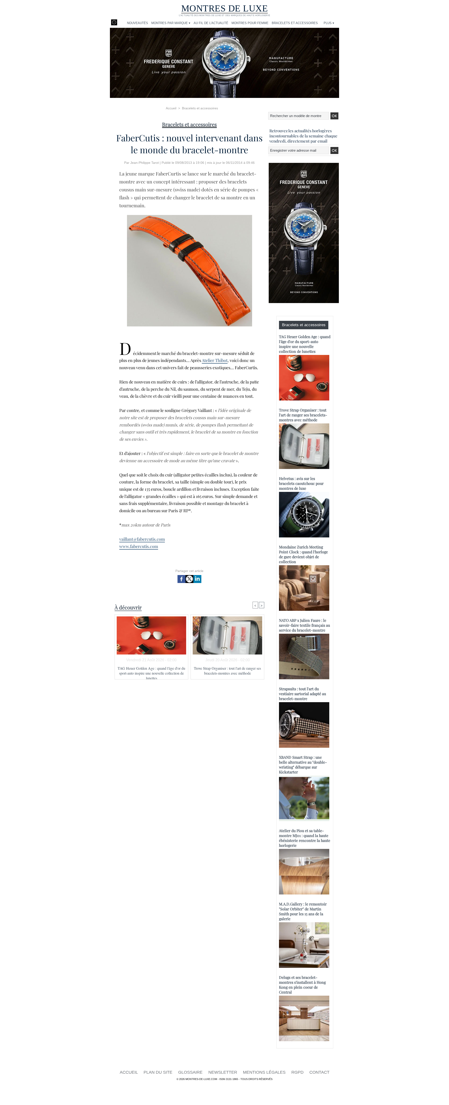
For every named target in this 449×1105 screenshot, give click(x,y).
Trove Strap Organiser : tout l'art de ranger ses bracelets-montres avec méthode (227, 671)
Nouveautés (137, 23)
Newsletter (223, 1072)
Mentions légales (265, 1072)
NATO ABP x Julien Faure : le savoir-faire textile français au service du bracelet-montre (304, 625)
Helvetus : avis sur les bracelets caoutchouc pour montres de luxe (301, 483)
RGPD (298, 1072)
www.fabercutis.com (138, 546)
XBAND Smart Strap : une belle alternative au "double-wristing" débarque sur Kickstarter (303, 764)
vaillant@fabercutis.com (142, 539)
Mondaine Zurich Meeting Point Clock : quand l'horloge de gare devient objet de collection (303, 554)
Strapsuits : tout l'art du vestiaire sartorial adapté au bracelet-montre (302, 693)
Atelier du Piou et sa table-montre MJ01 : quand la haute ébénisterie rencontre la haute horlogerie (304, 838)
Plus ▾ (329, 23)
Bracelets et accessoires (295, 23)
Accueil (171, 108)
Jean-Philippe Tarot (144, 162)
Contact (319, 1072)
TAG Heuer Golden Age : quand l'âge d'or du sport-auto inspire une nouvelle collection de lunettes (151, 671)
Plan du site (159, 1072)
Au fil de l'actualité (211, 23)
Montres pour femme (250, 23)
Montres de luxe (224, 8)
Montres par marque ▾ (170, 23)
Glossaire (191, 1072)
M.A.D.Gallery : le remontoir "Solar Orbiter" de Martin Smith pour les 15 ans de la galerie (303, 911)
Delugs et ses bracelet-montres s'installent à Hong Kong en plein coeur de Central (302, 984)
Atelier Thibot (215, 360)
